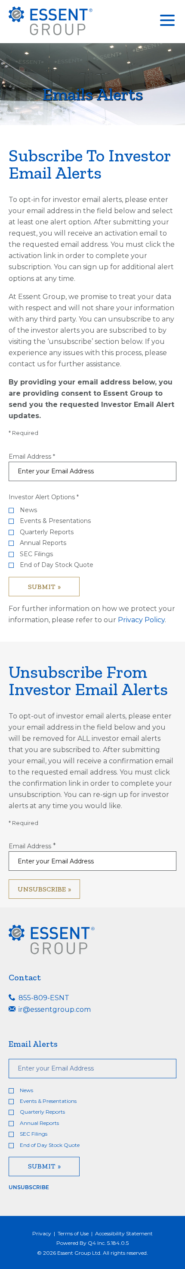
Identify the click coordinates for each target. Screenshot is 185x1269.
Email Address (30, 456)
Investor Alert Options (42, 497)
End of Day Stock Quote (56, 565)
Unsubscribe (29, 1187)
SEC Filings (36, 554)
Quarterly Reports (47, 532)
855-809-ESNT (43, 998)
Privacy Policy (141, 620)
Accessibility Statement (124, 1233)
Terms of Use (73, 1233)
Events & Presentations (55, 521)
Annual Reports (43, 543)
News (28, 510)
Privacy (41, 1233)
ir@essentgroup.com (54, 1009)
